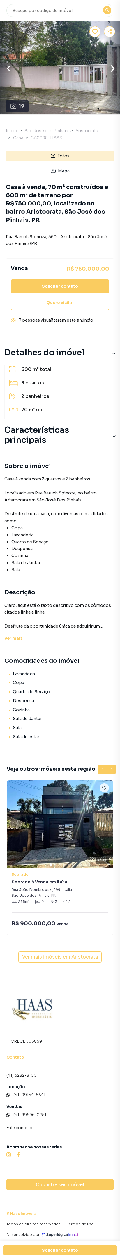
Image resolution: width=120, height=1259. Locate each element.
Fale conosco (20, 1127)
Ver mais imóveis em (60, 957)
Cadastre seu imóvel (60, 1184)
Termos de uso (80, 1224)
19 (21, 106)
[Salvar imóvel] (94, 31)
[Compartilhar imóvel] (109, 31)
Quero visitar (60, 302)
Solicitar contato (60, 286)
